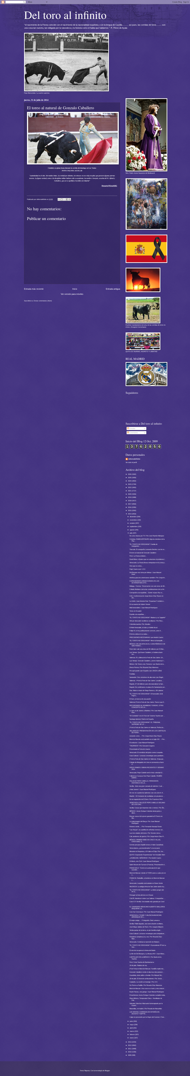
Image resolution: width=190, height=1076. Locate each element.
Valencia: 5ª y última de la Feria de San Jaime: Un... (146, 657)
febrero (132, 1034)
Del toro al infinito (65, 14)
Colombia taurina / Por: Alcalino (139, 624)
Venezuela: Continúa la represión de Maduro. (144, 942)
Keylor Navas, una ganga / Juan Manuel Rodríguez (146, 992)
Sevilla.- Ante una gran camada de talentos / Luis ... (146, 786)
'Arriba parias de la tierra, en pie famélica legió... (145, 930)
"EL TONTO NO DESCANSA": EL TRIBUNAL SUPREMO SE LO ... (144, 723)
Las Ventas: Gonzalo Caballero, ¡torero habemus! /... (147, 661)
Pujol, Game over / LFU (137, 569)
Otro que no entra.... (136, 566)
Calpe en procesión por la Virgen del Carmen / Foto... (147, 1017)
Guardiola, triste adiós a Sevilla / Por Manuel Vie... (146, 975)
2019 (130, 497)
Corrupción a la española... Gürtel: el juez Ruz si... (146, 592)
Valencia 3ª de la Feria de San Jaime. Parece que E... (147, 702)
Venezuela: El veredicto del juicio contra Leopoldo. (146, 752)
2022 (130, 487)
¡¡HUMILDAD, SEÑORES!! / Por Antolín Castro (145, 858)
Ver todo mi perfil (131, 462)
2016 (130, 507)
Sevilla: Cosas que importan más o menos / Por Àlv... (147, 808)
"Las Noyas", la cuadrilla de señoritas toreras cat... (146, 830)
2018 (130, 500)
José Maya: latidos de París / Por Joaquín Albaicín (146, 927)
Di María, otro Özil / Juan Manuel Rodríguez (144, 861)
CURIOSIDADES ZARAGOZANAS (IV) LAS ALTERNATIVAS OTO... (144, 582)
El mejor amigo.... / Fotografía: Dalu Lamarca (144, 920)
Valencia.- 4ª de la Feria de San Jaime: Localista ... (146, 680)
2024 (130, 481)
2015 (130, 510)
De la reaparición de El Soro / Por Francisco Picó (145, 799)
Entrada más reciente (34, 289)
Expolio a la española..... (137, 614)
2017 (130, 504)
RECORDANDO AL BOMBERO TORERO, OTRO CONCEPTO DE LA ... (146, 706)
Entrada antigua (113, 289)
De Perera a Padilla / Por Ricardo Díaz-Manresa (145, 985)
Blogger (107, 1070)
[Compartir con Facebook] (67, 199)
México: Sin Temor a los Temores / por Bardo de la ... (147, 664)
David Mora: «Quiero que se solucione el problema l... (147, 559)
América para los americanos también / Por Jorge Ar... (147, 577)
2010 (130, 1052)
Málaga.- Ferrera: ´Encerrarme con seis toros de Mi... (147, 586)
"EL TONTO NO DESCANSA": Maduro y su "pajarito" (147, 617)
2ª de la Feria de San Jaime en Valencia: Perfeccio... (147, 727)
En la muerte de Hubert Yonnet (139, 604)
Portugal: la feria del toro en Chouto (141, 895)
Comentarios (133, 432)
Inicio (74, 289)
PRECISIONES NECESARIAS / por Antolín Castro (146, 637)
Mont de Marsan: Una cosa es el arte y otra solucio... (147, 988)
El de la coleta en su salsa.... (139, 634)
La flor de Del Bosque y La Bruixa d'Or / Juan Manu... (147, 954)
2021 (130, 491)
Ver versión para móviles (72, 294)
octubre (132, 523)
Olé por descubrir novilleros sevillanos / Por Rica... (146, 621)
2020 (130, 494)
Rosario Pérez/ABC (109, 186)
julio (131, 533)
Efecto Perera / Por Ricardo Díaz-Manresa (143, 667)
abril (131, 1028)
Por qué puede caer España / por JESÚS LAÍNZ (145, 671)
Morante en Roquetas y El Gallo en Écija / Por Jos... (146, 851)
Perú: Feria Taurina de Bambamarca (141, 962)
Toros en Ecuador (135, 611)
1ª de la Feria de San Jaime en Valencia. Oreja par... (146, 759)
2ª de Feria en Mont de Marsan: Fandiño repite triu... (147, 969)
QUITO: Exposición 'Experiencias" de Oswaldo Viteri (147, 855)
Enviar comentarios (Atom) (43, 301)
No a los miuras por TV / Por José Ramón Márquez (146, 536)
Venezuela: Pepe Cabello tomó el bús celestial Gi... (146, 772)
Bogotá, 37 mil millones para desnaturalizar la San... (146, 684)
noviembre (133, 520)
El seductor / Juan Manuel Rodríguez (142, 742)
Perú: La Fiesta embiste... (138, 556)
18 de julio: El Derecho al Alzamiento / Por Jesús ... (146, 978)
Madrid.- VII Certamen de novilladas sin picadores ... (147, 796)
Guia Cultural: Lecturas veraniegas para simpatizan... (147, 933)
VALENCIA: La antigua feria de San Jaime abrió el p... (147, 886)
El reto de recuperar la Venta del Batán (142, 950)
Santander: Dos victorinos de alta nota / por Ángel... (146, 677)
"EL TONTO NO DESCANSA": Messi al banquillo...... (147, 640)
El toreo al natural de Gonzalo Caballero (142, 553)
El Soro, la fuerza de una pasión (140, 699)
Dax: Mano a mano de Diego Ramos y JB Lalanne (146, 690)
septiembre (134, 526)
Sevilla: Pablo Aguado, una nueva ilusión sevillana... (146, 924)
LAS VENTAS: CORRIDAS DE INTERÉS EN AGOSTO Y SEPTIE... (144, 1013)
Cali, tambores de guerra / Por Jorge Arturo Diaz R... (147, 836)
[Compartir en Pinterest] (69, 199)
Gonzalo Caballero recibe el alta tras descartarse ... (146, 972)
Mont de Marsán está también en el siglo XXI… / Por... (147, 739)
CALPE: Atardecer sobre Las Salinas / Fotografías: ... (147, 898)
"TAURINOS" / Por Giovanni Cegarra (141, 746)
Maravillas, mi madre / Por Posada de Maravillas (145, 1008)
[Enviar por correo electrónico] (59, 199)
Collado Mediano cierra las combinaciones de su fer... (147, 589)
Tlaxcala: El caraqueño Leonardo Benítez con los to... (147, 549)
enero (132, 1038)
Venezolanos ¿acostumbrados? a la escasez (144, 848)
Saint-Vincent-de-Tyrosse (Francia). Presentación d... (147, 864)
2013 (130, 1042)
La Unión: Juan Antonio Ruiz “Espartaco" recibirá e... (147, 601)
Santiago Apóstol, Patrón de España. (141, 719)
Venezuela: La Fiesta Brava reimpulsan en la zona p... (147, 562)
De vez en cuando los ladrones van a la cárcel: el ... (146, 793)
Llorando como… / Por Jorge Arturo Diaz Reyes (145, 736)
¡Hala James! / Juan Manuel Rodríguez (142, 789)
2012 (130, 1045)
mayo (132, 1024)
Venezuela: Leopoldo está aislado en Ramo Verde (146, 883)
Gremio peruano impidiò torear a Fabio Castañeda (146, 845)
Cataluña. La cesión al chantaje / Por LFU (143, 982)
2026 (130, 474)
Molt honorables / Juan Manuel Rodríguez (143, 607)
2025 (130, 477)
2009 (130, 1055)
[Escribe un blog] (61, 199)
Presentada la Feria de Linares (139, 749)
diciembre (133, 516)
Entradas (132, 428)
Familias (132, 674)
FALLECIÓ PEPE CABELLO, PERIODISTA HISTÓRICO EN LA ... (143, 782)
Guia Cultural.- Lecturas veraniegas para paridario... (147, 755)
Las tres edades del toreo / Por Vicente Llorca (144, 833)
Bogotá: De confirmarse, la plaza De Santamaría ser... (147, 687)
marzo (132, 1031)
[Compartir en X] (64, 199)
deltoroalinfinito (134, 459)
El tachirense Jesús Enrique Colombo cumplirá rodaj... (147, 995)
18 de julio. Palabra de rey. (138, 965)
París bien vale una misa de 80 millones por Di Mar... (147, 649)
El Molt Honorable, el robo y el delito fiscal (143, 627)
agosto (132, 530)
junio (131, 1021)
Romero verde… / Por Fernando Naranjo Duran (145, 826)
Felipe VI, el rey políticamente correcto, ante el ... (145, 631)
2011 (130, 1048)
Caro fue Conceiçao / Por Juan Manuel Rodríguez (146, 912)
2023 (130, 484)
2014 (130, 514)
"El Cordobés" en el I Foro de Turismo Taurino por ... (147, 716)
